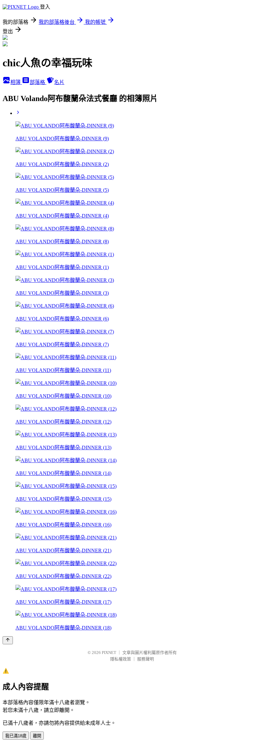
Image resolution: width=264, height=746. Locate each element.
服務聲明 (145, 659)
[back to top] (8, 640)
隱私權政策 (120, 659)
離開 (37, 735)
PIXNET (109, 652)
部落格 (38, 82)
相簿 (16, 82)
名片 (59, 82)
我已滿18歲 (15, 735)
